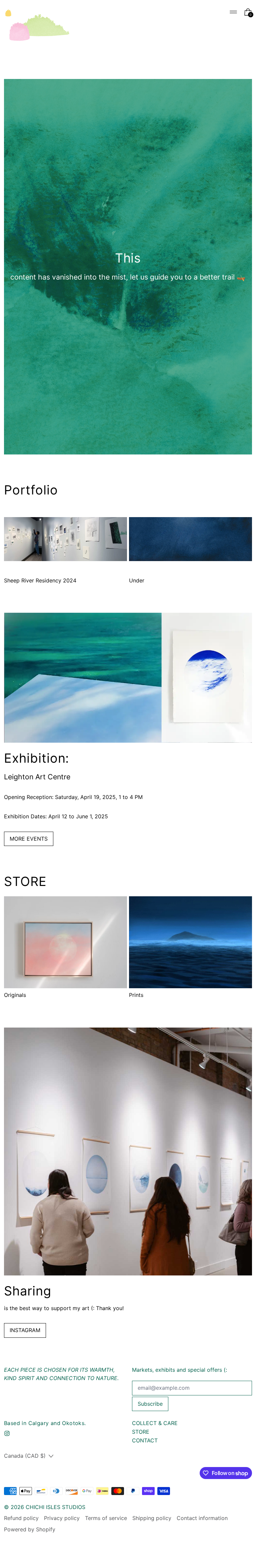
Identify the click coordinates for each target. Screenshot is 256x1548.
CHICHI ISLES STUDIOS (55, 1507)
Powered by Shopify (29, 1529)
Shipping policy (151, 1518)
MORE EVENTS (29, 838)
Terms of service (106, 1518)
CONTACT (145, 1440)
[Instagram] (7, 1433)
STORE (140, 1431)
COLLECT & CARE (155, 1423)
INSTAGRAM (25, 1330)
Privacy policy (62, 1518)
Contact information (202, 1518)
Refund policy (21, 1518)
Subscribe (150, 1403)
